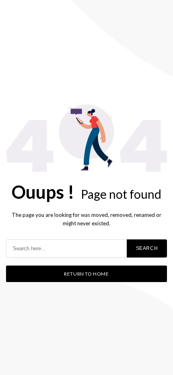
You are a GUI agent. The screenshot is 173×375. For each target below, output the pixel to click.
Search (147, 248)
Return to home (86, 274)
